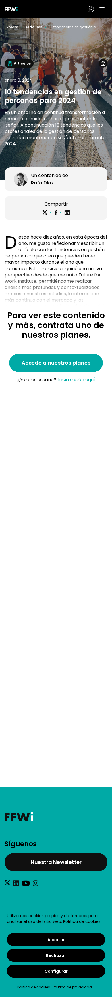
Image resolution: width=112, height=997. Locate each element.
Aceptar (56, 940)
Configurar (56, 971)
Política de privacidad (72, 987)
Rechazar (56, 955)
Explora (11, 27)
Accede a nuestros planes (56, 362)
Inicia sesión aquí (76, 379)
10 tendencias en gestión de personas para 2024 (74, 27)
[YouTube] (26, 883)
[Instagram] (35, 883)
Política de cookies (33, 987)
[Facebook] (55, 212)
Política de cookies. (82, 921)
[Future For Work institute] (56, 816)
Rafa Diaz (42, 183)
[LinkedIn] (67, 212)
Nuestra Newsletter (56, 862)
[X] (44, 212)
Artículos (33, 27)
